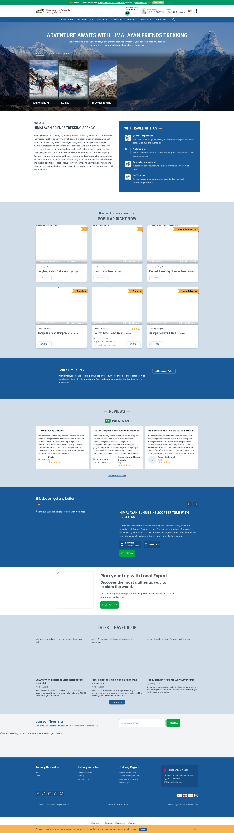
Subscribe (173, 723)
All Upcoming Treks (163, 371)
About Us (131, 19)
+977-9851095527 (174, 778)
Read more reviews (117, 475)
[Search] (174, 19)
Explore (43, 277)
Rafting (81, 776)
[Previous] (189, 504)
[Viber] (61, 793)
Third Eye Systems (122, 805)
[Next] (196, 504)
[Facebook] (38, 793)
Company (144, 19)
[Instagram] (49, 793)
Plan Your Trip (109, 605)
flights (177, 805)
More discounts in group (105, 345)
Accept (142, 829)
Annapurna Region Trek (129, 776)
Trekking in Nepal (85, 772)
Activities (101, 19)
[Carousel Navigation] (192, 504)
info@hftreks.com (177, 12)
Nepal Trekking (84, 19)
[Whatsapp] (55, 793)
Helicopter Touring (85, 779)
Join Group (158, 3)
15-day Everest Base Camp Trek (111, 2)
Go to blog (117, 702)
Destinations (66, 19)
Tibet (38, 776)
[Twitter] (43, 793)
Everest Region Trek (127, 772)
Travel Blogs (116, 19)
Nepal (38, 772)
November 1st (141, 2)
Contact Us (160, 19)
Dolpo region (124, 782)
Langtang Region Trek (128, 779)
